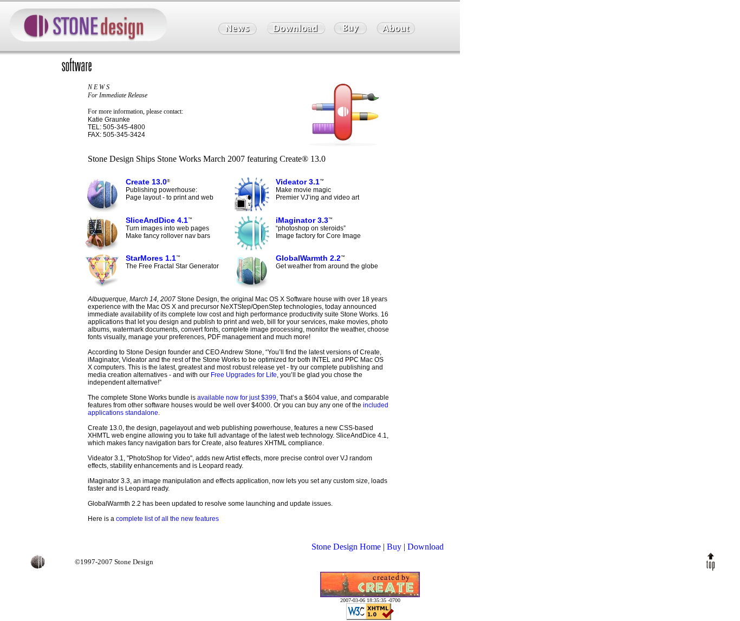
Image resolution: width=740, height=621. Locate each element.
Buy (394, 546)
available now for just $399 (236, 397)
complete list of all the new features (167, 519)
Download (425, 546)
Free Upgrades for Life (244, 375)
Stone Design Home (346, 546)
